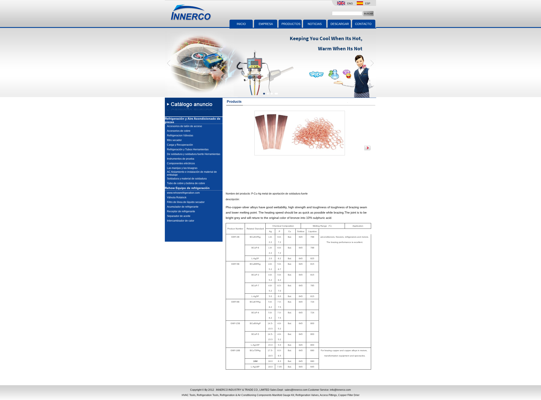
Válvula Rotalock (176, 197)
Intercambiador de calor (180, 220)
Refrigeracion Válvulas (180, 135)
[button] (371, 63)
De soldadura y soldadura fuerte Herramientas (193, 154)
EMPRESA (266, 24)
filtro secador (174, 140)
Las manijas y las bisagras (182, 168)
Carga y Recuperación (180, 144)
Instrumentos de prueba (180, 158)
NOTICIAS (315, 24)
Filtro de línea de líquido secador (186, 202)
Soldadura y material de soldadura (187, 178)
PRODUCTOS (290, 24)
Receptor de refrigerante (181, 211)
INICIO (241, 24)
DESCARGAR (340, 24)
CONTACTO (362, 24)
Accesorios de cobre (178, 130)
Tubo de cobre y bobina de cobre (186, 183)
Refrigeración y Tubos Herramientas (188, 149)
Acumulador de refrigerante (182, 206)
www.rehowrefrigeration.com (183, 192)
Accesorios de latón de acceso (184, 126)
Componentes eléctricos (181, 163)
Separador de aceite (178, 216)
